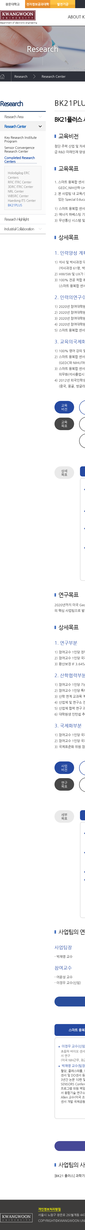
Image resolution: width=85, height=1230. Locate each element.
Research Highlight (16, 219)
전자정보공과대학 (37, 4)
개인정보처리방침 (49, 1209)
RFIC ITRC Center (19, 182)
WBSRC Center (18, 196)
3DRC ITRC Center (20, 186)
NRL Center (16, 191)
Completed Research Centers (19, 159)
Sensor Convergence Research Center (19, 149)
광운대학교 (12, 4)
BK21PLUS (22, 86)
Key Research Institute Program (20, 139)
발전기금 (62, 4)
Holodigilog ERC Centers (19, 175)
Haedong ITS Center (22, 200)
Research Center (53, 76)
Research (20, 76)
